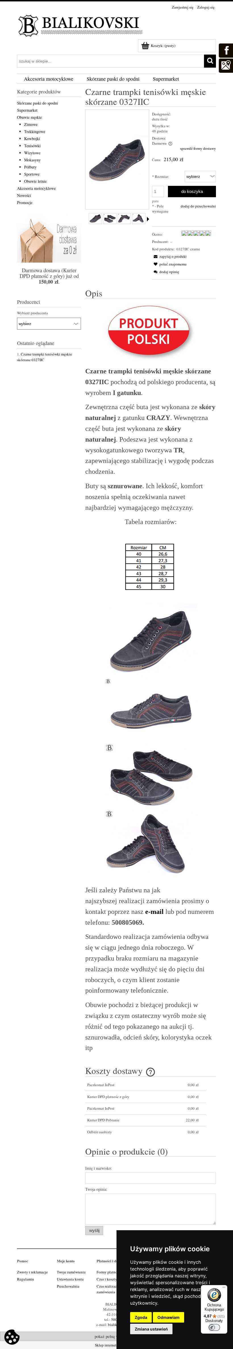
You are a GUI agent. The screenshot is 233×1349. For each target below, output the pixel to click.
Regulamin (25, 1279)
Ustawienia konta (70, 1279)
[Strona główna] (81, 25)
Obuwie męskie (29, 117)
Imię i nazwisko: (98, 1168)
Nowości (24, 195)
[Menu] (223, 1288)
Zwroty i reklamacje (32, 1272)
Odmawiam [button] (168, 1317)
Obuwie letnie (35, 181)
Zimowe (31, 124)
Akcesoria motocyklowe (36, 188)
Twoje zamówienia (71, 1272)
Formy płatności (109, 1272)
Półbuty (30, 167)
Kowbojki (32, 138)
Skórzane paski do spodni (37, 103)
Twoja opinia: (96, 1189)
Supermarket (27, 110)
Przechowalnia (68, 1286)
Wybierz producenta (32, 313)
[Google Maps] (225, 64)
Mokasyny (32, 160)
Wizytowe (32, 152)
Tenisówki (32, 145)
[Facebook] (225, 49)
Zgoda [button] (141, 1317)
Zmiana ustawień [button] (151, 1329)
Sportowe (31, 174)
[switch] (214, 1327)
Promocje (24, 202)
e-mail (154, 911)
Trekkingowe (34, 131)
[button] (169, 256)
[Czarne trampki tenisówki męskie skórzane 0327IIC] (95, 218)
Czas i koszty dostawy (114, 1279)
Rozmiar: (160, 176)
